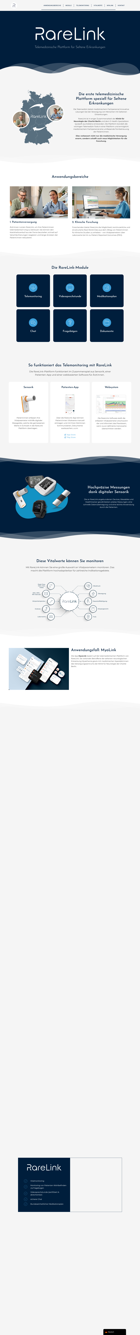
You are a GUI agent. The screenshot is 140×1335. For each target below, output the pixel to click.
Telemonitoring (82, 5)
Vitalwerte (98, 5)
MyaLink (110, 5)
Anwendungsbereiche (52, 5)
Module (69, 5)
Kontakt (121, 5)
